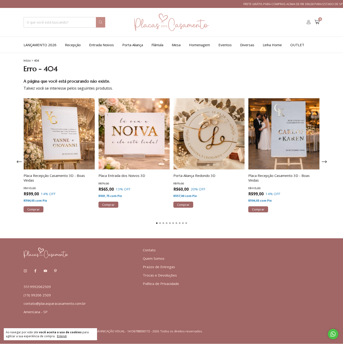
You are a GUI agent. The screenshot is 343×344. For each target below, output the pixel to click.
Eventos (225, 44)
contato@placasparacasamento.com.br (55, 303)
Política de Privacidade (161, 283)
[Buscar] (100, 22)
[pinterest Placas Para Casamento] (55, 270)
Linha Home (272, 44)
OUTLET (297, 44)
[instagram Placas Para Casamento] (25, 270)
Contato (149, 250)
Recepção (73, 44)
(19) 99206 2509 (37, 295)
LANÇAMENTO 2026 (40, 44)
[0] (317, 22)
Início (27, 60)
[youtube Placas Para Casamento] (45, 270)
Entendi (62, 336)
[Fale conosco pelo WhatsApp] (333, 334)
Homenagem (199, 44)
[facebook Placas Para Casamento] (35, 270)
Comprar (33, 209)
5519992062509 (37, 286)
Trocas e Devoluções (160, 275)
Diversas (247, 44)
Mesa (176, 44)
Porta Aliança (132, 44)
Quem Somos (153, 258)
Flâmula (157, 44)
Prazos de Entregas (159, 266)
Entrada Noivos (101, 44)
